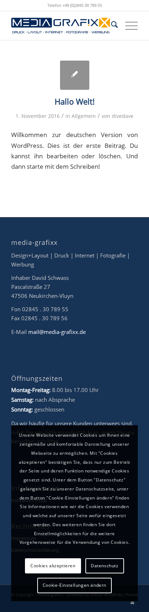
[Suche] (111, 25)
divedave (122, 116)
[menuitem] (111, 25)
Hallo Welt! (75, 101)
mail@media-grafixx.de (57, 331)
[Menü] (128, 25)
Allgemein (84, 116)
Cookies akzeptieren (52, 566)
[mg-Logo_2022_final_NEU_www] (61, 25)
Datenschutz (105, 566)
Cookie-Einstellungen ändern (74, 585)
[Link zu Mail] (132, 603)
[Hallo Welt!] (74, 75)
